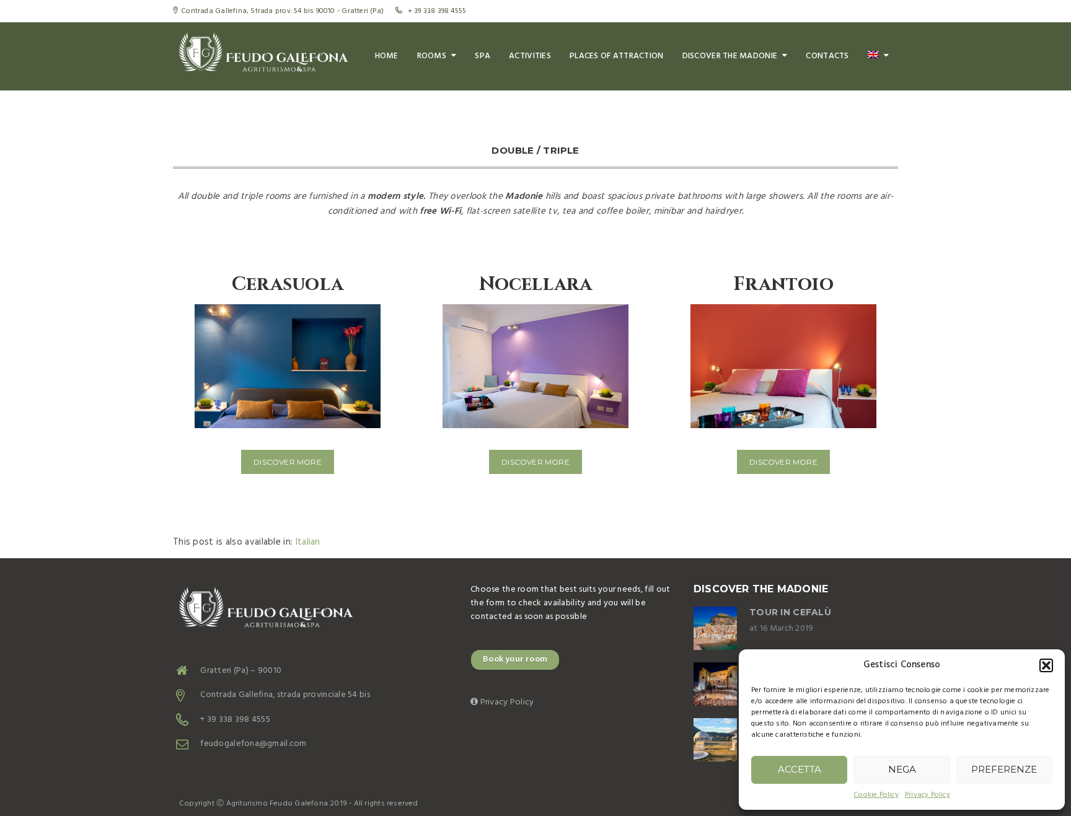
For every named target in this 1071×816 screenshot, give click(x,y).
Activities (530, 56)
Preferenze (1004, 769)
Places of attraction (617, 56)
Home (387, 56)
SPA (482, 56)
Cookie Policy (876, 795)
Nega (902, 769)
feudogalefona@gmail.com (253, 744)
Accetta (799, 769)
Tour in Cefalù (790, 612)
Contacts (827, 56)
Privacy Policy (927, 795)
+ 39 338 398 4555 (234, 720)
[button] (1046, 665)
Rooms (431, 56)
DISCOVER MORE (287, 462)
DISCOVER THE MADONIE (730, 56)
